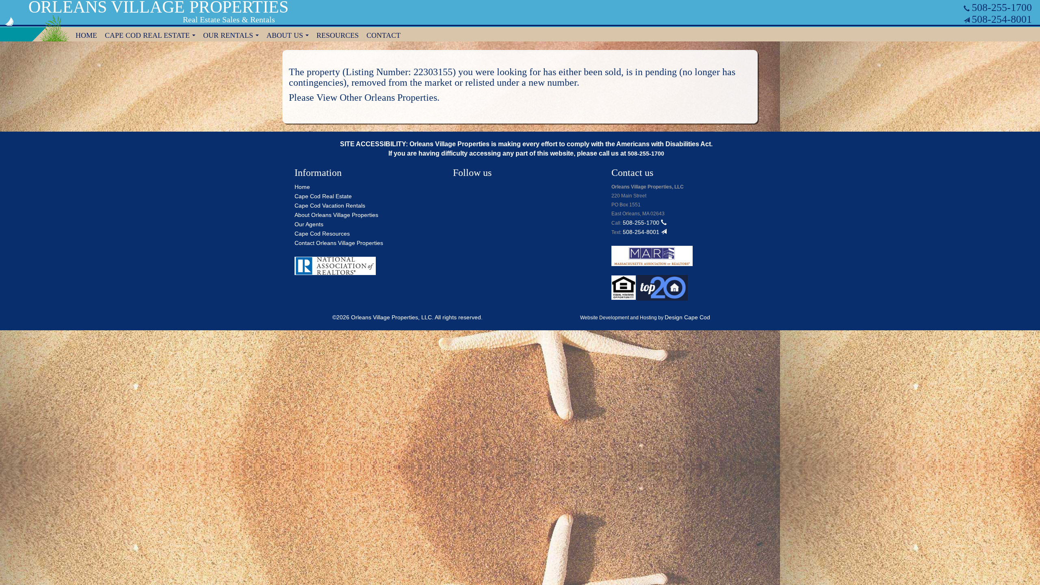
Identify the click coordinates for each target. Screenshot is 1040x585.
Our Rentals (232, 36)
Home (86, 35)
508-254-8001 (1002, 19)
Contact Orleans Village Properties (339, 243)
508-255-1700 (1002, 7)
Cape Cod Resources (322, 233)
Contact (383, 35)
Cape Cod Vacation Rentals (330, 205)
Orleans (379, 97)
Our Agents (309, 224)
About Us (289, 36)
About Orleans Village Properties (336, 215)
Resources (337, 35)
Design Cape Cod (687, 317)
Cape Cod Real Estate (152, 36)
